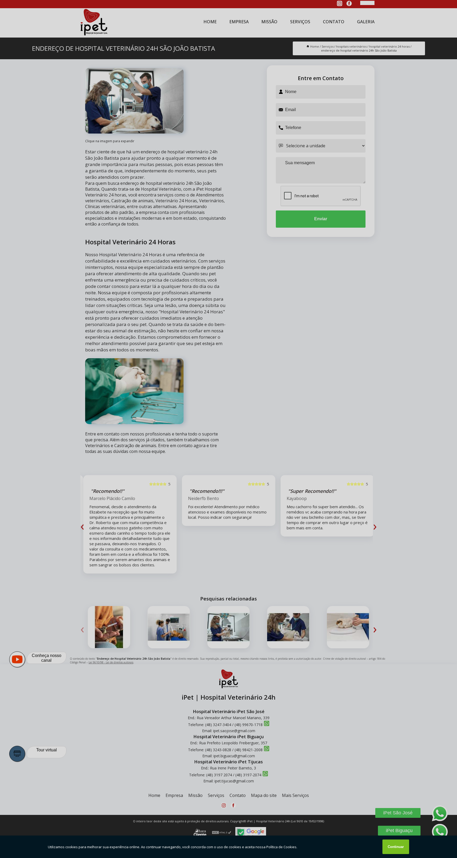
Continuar (396, 847)
